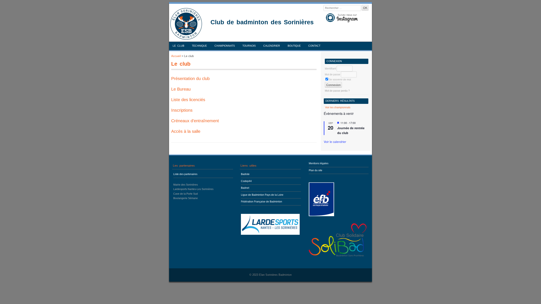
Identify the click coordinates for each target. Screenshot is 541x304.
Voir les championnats (337, 107)
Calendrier (271, 45)
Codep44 (246, 181)
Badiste (245, 174)
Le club (178, 45)
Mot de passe (332, 74)
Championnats (224, 45)
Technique (199, 45)
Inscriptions (182, 110)
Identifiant (330, 68)
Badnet (245, 187)
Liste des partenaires (185, 174)
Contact (314, 45)
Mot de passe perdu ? (337, 90)
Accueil (176, 56)
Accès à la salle (185, 131)
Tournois (249, 45)
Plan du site (315, 170)
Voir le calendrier (335, 142)
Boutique (294, 45)
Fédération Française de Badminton (261, 201)
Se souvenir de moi (339, 79)
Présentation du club (190, 78)
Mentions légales (318, 163)
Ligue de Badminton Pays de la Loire (262, 194)
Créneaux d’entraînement (195, 120)
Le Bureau (181, 89)
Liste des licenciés (188, 99)
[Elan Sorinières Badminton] (186, 38)
